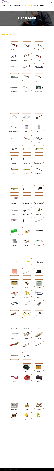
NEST (17, 469)
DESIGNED (13, 469)
